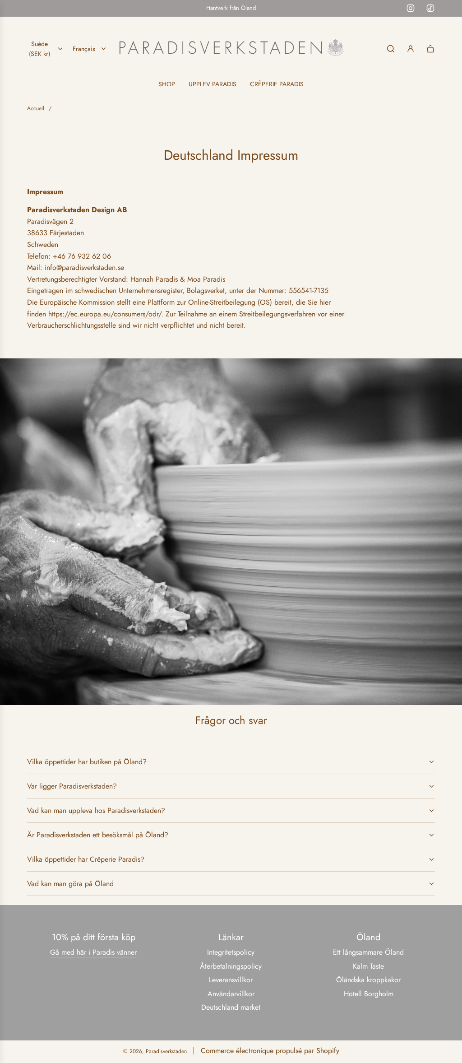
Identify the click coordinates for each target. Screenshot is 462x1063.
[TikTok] (430, 8)
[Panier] (430, 49)
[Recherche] (391, 49)
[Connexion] (410, 49)
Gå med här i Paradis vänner (93, 952)
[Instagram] (410, 8)
